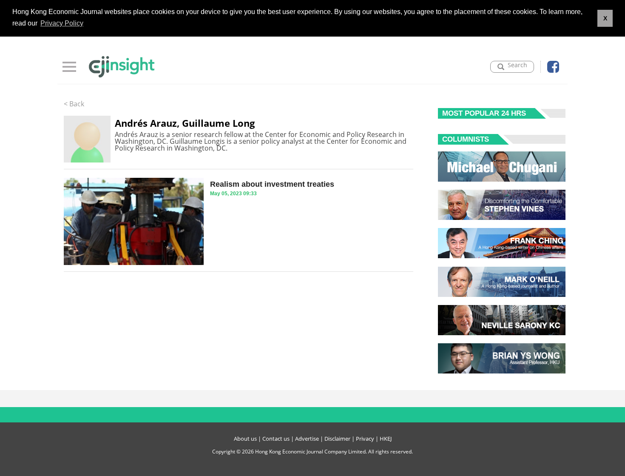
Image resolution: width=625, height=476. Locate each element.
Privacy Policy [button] (61, 23)
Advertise (307, 438)
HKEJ (386, 438)
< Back (74, 103)
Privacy (365, 438)
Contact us (276, 438)
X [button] (605, 18)
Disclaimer (337, 438)
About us (245, 438)
